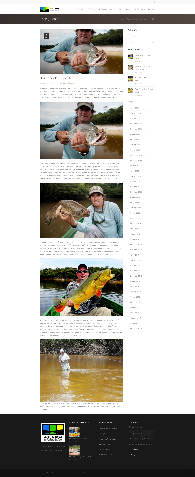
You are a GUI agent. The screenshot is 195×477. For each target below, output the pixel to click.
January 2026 (135, 118)
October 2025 (135, 134)
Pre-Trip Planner (139, 9)
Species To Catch (104, 449)
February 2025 (135, 145)
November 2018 (136, 276)
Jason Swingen (84, 473)
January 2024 (135, 181)
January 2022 (135, 213)
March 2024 (134, 171)
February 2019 (135, 260)
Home (122, 19)
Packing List (103, 434)
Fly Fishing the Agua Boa (107, 9)
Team (120, 9)
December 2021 (136, 218)
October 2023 (135, 197)
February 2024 (135, 176)
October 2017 (135, 307)
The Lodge (91, 9)
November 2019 (136, 250)
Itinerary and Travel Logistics (108, 439)
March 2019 (134, 255)
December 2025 (136, 124)
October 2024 (135, 166)
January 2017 (135, 323)
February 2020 (135, 234)
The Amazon (80, 9)
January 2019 (135, 265)
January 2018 (135, 297)
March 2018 (134, 286)
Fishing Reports (132, 19)
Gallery (128, 9)
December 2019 (136, 244)
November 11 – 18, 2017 (56, 78)
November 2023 (136, 192)
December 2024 (136, 155)
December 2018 (136, 271)
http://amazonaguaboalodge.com (143, 444)
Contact (151, 9)
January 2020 (135, 239)
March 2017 (134, 313)
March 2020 (134, 229)
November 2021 (136, 223)
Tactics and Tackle (105, 444)
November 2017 (136, 302)
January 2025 (135, 150)
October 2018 (135, 281)
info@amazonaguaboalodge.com (142, 439)
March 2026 (134, 108)
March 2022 (134, 202)
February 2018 (135, 292)
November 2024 (136, 160)
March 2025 (134, 139)
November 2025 (136, 129)
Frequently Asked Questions (108, 429)
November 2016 (136, 329)
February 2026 (135, 113)
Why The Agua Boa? (105, 454)
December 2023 (136, 187)
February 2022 (135, 208)
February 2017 (135, 318)
